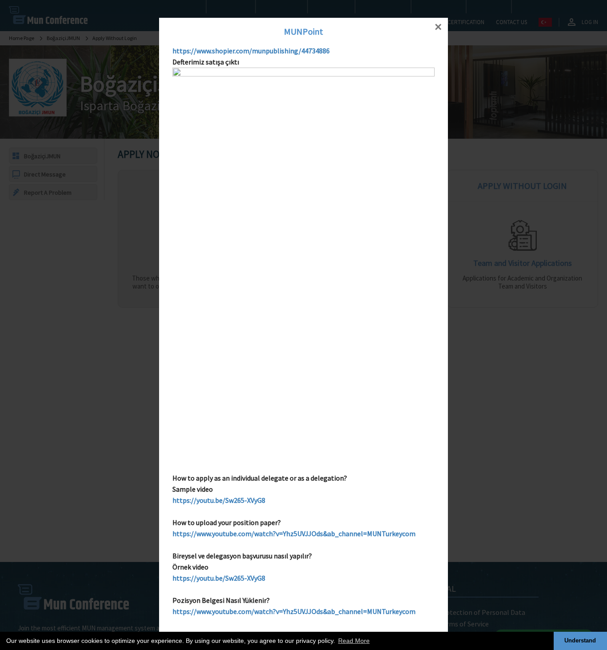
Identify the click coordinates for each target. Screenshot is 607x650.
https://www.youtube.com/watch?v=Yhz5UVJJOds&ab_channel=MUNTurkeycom (293, 533)
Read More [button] (354, 640)
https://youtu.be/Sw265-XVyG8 (218, 500)
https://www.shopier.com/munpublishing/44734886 (251, 50)
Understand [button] (580, 641)
